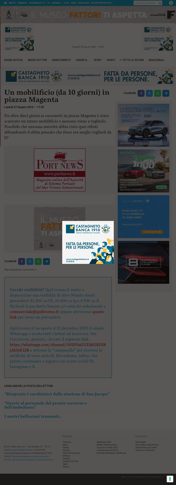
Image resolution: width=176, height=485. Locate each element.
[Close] (114, 221)
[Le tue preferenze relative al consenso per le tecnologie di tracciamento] (170, 479)
